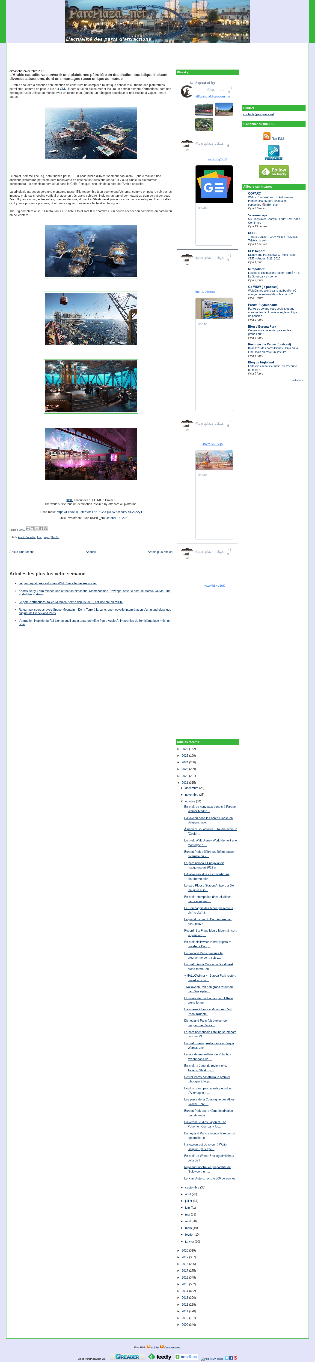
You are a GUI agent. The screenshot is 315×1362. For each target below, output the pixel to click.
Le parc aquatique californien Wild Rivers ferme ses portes (58, 583)
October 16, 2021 (117, 518)
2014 (185, 1291)
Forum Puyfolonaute (262, 305)
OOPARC (254, 193)
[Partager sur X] (36, 528)
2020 (185, 1250)
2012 (185, 1304)
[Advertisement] (157, 53)
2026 (185, 749)
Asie (39, 537)
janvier (190, 1241)
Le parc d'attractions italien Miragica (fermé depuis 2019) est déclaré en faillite (71, 602)
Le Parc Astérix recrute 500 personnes (209, 1178)
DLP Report (256, 251)
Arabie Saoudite (27, 537)
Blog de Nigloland (261, 362)
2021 (185, 782)
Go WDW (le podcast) (263, 287)
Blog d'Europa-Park (262, 326)
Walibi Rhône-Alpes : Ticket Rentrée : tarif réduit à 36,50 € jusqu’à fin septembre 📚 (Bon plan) (271, 201)
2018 (185, 1264)
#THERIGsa (98, 512)
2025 (185, 755)
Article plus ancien (160, 552)
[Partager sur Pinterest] (45, 528)
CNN (63, 89)
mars (189, 1228)
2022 (185, 776)
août (188, 1194)
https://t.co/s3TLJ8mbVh (73, 512)
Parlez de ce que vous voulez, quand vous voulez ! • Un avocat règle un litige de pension (272, 312)
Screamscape (257, 215)
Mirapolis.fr (256, 269)
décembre (192, 788)
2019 (185, 1257)
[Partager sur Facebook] (41, 528)
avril (188, 1221)
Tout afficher (297, 380)
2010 (185, 1318)
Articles (155, 1347)
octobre (190, 801)
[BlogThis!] (32, 528)
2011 (185, 1311)
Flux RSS (277, 138)
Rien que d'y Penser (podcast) (269, 344)
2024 (185, 762)
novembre (192, 794)
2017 (185, 1270)
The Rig (55, 537)
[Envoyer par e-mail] (28, 528)
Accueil (91, 552)
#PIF (69, 500)
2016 (185, 1277)
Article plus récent (21, 552)
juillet (189, 1201)
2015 (185, 1284)
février (189, 1234)
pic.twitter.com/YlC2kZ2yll (124, 512)
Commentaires (172, 1347)
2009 (185, 1324)
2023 (185, 769)
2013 (185, 1297)
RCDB (252, 233)
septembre (192, 1187)
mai (188, 1214)
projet (46, 537)
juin (188, 1207)
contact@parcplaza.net (258, 114)
